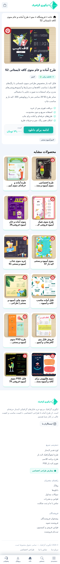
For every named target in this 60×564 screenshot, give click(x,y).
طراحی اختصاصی (27, 550)
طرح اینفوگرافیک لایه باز (47, 455)
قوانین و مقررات (51, 499)
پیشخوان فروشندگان (49, 518)
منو (32, 17)
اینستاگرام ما (47, 424)
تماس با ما (42, 550)
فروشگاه (41, 17)
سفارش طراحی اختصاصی (42, 471)
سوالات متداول (51, 494)
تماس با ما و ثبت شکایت (47, 503)
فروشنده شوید (52, 523)
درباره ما (54, 550)
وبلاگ (56, 485)
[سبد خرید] (5, 5)
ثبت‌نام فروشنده (51, 532)
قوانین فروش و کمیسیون (47, 527)
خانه (50, 17)
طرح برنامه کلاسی (50, 459)
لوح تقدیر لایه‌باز (51, 450)
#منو (33, 77)
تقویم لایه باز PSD (50, 463)
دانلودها (55, 490)
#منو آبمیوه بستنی (47, 140)
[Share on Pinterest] (52, 160)
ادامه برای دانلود (38, 129)
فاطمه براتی (46, 77)
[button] (30, 45)
